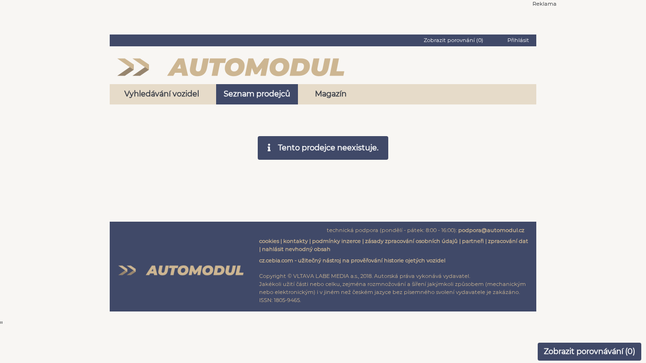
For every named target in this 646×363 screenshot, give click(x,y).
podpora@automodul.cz (491, 230)
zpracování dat (508, 241)
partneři (473, 241)
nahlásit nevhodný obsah (296, 249)
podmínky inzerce (336, 241)
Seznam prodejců (257, 93)
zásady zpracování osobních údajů (411, 241)
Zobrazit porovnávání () (589, 351)
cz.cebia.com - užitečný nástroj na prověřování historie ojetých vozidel (352, 260)
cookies (269, 241)
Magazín (331, 93)
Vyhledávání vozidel (161, 93)
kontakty (295, 241)
